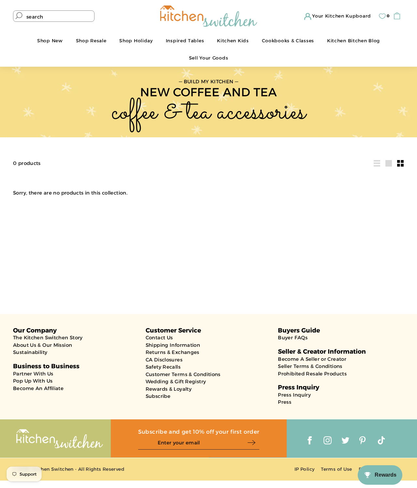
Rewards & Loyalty (169, 389)
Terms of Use (336, 469)
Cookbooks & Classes (288, 41)
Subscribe (158, 396)
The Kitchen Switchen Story (48, 337)
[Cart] (398, 16)
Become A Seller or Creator (312, 359)
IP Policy (304, 469)
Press (284, 402)
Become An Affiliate (38, 388)
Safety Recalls (163, 367)
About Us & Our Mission (42, 345)
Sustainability (30, 352)
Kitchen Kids (233, 41)
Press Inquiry (294, 395)
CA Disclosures (164, 360)
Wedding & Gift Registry (176, 381)
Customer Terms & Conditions (183, 374)
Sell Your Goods (208, 58)
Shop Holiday (135, 41)
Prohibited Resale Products (312, 374)
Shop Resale (91, 41)
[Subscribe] (253, 443)
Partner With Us (33, 374)
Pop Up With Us (32, 381)
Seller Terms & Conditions (310, 366)
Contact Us (159, 337)
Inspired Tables (185, 41)
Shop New (50, 41)
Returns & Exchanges (172, 352)
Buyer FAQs (293, 337)
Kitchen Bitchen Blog (353, 41)
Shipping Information (173, 345)
